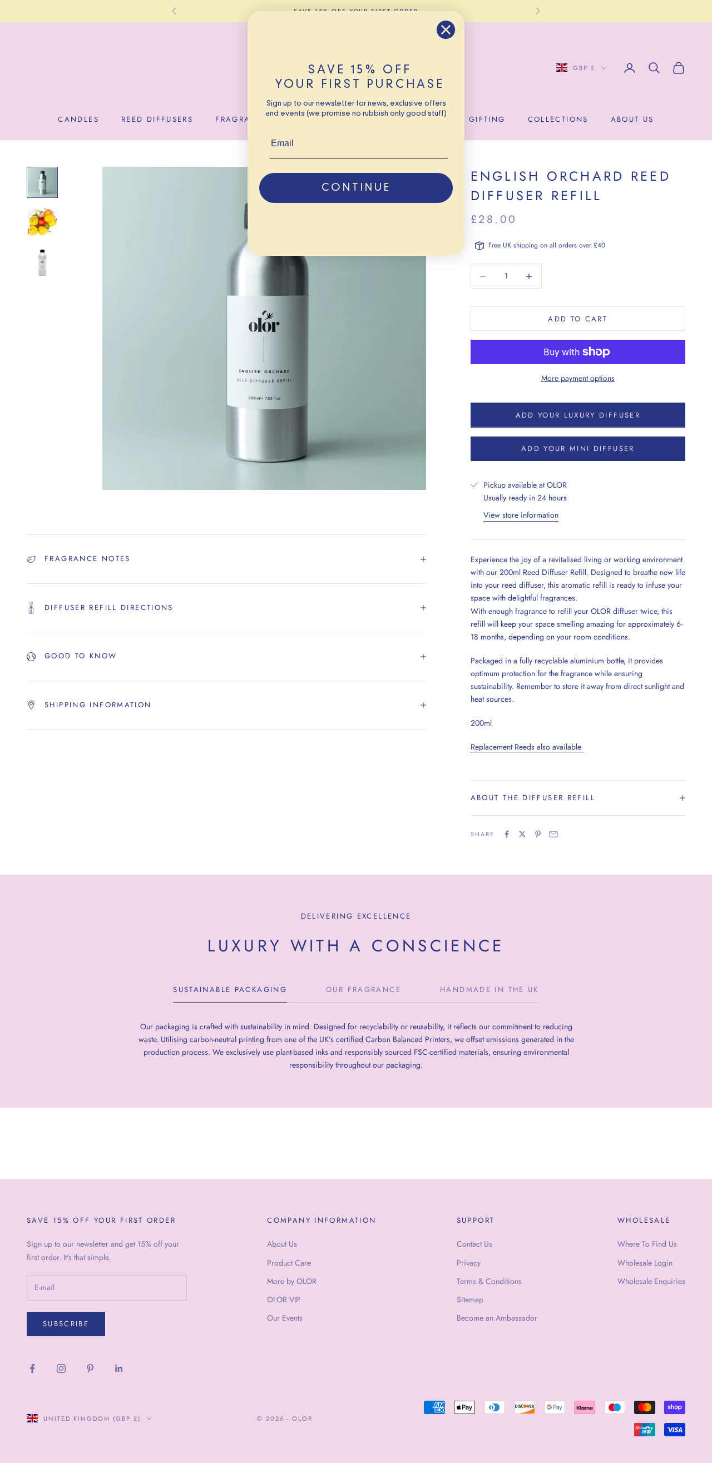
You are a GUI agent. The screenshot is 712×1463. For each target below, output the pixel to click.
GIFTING (487, 119)
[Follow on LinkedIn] (119, 1368)
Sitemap (470, 1299)
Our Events (285, 1317)
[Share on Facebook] (506, 834)
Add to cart (577, 319)
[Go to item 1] (42, 182)
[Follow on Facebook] (32, 1368)
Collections (558, 119)
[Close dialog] (446, 29)
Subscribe (66, 1323)
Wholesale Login (645, 1262)
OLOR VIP (283, 1299)
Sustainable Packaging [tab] (230, 989)
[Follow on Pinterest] (90, 1368)
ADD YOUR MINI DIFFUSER (577, 448)
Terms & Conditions (489, 1281)
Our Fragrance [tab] (363, 989)
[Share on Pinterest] (537, 834)
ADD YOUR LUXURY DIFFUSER (578, 415)
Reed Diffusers (157, 119)
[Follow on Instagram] (61, 1368)
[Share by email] (553, 834)
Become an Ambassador (497, 1317)
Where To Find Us (647, 1243)
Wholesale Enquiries (651, 1281)
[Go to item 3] (42, 262)
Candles (78, 119)
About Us (282, 1243)
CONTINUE (356, 188)
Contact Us (474, 1243)
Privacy (469, 1262)
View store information (520, 514)
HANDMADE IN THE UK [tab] (489, 989)
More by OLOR (292, 1281)
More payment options (578, 378)
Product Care (289, 1262)
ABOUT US (632, 119)
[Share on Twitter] (522, 834)
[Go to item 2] (42, 222)
